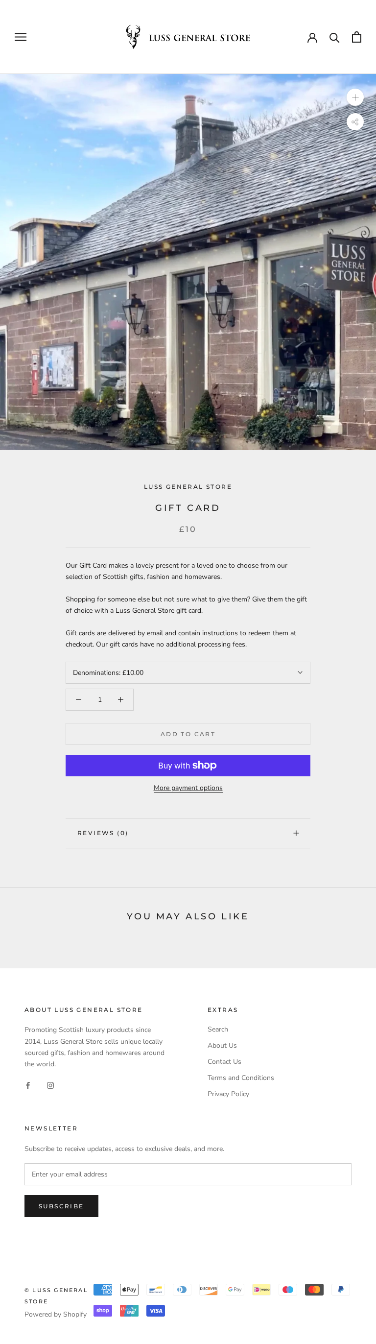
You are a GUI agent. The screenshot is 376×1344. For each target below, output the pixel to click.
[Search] (334, 37)
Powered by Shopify (55, 1314)
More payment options (188, 787)
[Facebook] (27, 1085)
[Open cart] (356, 37)
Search (218, 1029)
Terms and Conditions (241, 1077)
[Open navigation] (20, 37)
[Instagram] (50, 1085)
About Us (222, 1045)
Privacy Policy (228, 1094)
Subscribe (61, 1206)
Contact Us (224, 1061)
